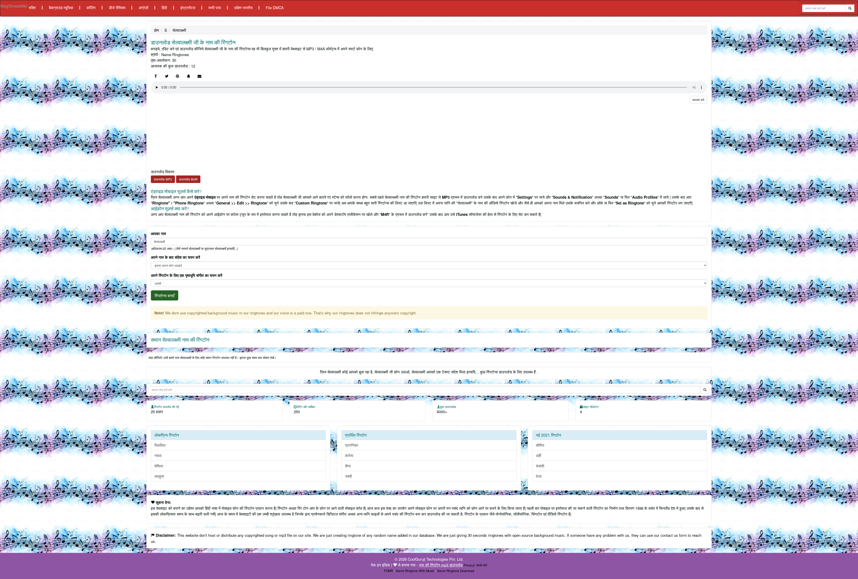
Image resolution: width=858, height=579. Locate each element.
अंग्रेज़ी (144, 7)
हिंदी (165, 7)
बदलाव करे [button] (698, 99)
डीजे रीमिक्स (117, 7)
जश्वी (348, 476)
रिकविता (160, 445)
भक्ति (33, 7)
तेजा (539, 476)
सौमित (540, 445)
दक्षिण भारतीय (244, 7)
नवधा (158, 455)
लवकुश (159, 476)
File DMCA (275, 7)
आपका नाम (158, 233)
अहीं (538, 455)
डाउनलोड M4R (188, 179)
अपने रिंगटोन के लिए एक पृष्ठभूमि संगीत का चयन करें (186, 275)
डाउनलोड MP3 (163, 179)
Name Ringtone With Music (415, 570)
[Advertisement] (285, 131)
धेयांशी (540, 466)
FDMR (388, 570)
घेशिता (158, 466)
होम (156, 30)
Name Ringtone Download (455, 570)
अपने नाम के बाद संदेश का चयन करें (175, 257)
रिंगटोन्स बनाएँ (165, 295)
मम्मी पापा (215, 7)
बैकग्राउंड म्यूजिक (61, 7)
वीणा (348, 466)
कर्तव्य (349, 455)
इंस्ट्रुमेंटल (188, 7)
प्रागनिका (351, 445)
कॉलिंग (91, 7)
